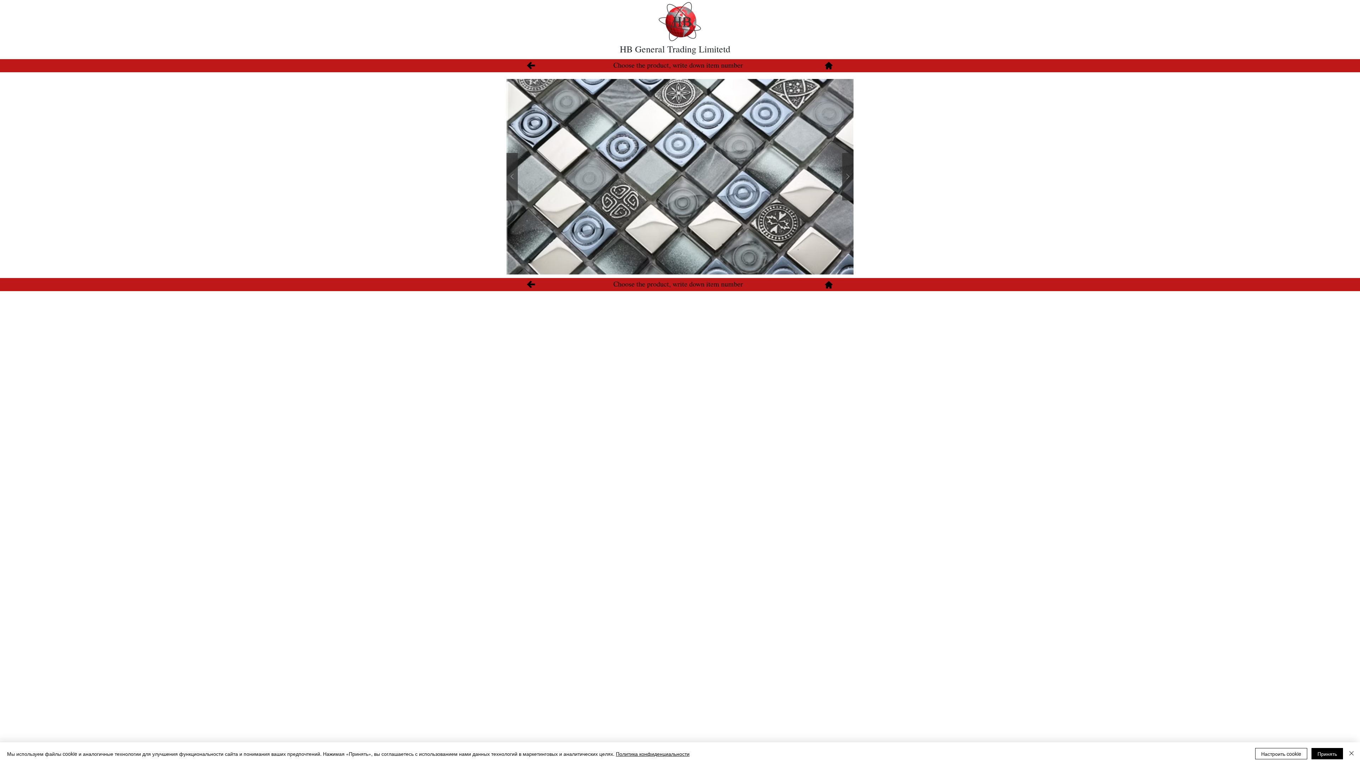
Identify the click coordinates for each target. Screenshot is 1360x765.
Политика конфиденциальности (653, 753)
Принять (1327, 753)
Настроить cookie (1281, 753)
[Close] (1351, 753)
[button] (680, 176)
